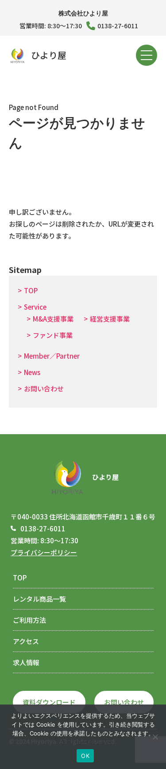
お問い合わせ (44, 388)
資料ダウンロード (49, 702)
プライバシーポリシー (44, 552)
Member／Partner (52, 355)
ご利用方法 (29, 620)
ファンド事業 (53, 335)
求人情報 (26, 662)
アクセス (26, 641)
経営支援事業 (110, 318)
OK (85, 755)
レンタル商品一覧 (39, 598)
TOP (31, 290)
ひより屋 (48, 55)
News (32, 372)
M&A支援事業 (53, 318)
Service (35, 306)
